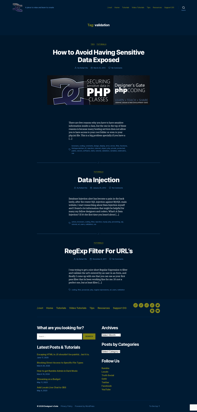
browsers (75, 146)
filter (117, 146)
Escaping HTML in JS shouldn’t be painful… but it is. (63, 354)
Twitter (105, 382)
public (74, 151)
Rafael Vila (84, 68)
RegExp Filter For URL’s (98, 251)
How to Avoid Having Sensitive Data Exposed (98, 56)
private (113, 148)
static (93, 151)
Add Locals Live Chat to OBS (51, 387)
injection (90, 148)
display (102, 146)
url (79, 224)
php (108, 148)
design (96, 146)
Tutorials (125, 7)
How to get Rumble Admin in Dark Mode (57, 371)
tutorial (98, 151)
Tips (148, 7)
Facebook (107, 386)
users (83, 224)
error (108, 146)
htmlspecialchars (78, 148)
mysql (105, 222)
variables (113, 151)
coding (82, 146)
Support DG (169, 7)
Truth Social (108, 375)
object (103, 148)
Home (117, 7)
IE (85, 148)
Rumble (105, 368)
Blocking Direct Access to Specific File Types (60, 362)
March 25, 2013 (99, 68)
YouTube (106, 389)
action (74, 222)
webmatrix (122, 151)
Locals (105, 371)
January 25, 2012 (99, 188)
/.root (109, 7)
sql (122, 222)
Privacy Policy (66, 406)
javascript (85, 290)
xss (73, 153)
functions (123, 146)
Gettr (104, 379)
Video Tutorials (138, 7)
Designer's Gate (51, 406)
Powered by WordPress (84, 406)
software (86, 151)
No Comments (116, 68)
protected (121, 148)
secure (79, 151)
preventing (116, 222)
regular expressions (101, 290)
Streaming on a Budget (48, 379)
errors (112, 146)
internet (98, 148)
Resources (157, 7)
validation (105, 151)
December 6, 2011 (100, 259)
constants (89, 146)
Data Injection (98, 180)
